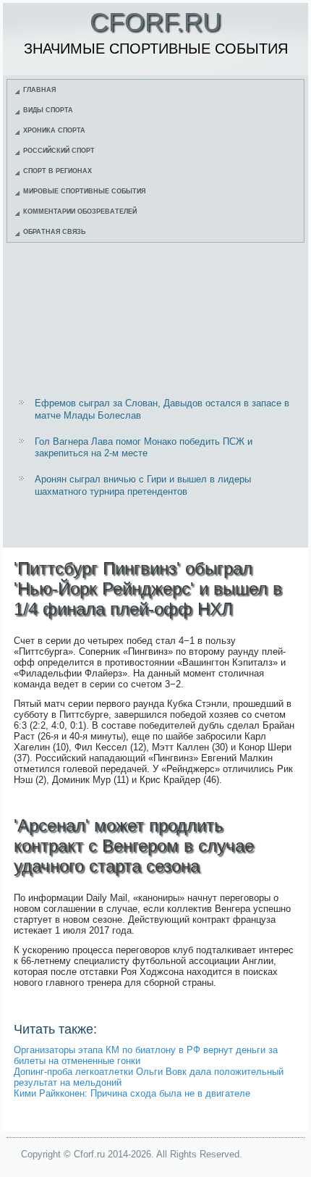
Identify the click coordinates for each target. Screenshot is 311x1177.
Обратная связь (54, 231)
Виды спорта (48, 110)
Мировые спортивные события (84, 191)
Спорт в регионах (57, 171)
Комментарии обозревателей (80, 211)
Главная (39, 89)
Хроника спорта (54, 130)
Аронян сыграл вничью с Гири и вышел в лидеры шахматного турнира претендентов (143, 485)
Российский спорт (59, 150)
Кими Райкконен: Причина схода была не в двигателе (132, 1093)
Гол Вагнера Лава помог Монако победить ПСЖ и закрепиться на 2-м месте (143, 447)
